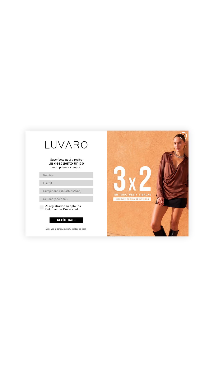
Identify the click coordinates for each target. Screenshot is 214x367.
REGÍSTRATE (66, 220)
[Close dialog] (183, 136)
